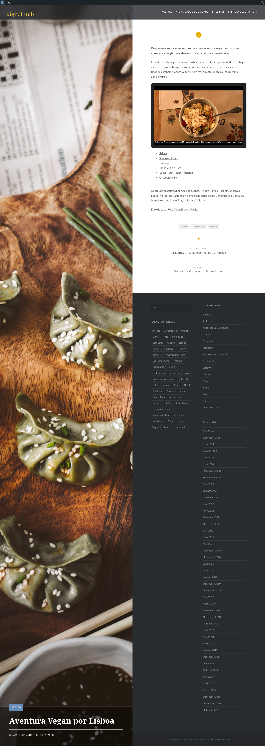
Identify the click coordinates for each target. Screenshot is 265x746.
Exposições (209, 361)
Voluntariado (179, 427)
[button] (191, 136)
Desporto (208, 347)
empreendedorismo (175, 354)
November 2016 (212, 703)
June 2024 (208, 457)
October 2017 (210, 670)
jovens (187, 373)
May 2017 (208, 676)
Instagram (174, 373)
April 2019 (209, 603)
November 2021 (212, 523)
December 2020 (212, 550)
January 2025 (210, 450)
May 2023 (208, 483)
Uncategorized (211, 407)
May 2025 (208, 444)
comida (182, 342)
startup (170, 409)
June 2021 (208, 537)
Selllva (163, 153)
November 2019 (212, 590)
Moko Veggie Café (170, 167)
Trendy (171, 421)
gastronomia (158, 373)
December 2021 (212, 517)
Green (184, 226)
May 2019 (208, 596)
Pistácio (164, 163)
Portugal (171, 391)
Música (207, 380)
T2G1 (22, 735)
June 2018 (208, 630)
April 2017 (209, 683)
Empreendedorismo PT (243, 11)
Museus (207, 374)
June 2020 (208, 563)
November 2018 (212, 616)
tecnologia (178, 415)
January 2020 (210, 577)
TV (204, 400)
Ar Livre (207, 321)
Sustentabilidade (160, 415)
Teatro (206, 394)
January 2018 (210, 650)
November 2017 (212, 663)
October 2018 (210, 623)
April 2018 (209, 643)
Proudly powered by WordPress (182, 739)
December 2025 (212, 437)
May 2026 (208, 430)
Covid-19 (157, 348)
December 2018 (212, 610)
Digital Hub (20, 14)
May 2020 (208, 570)
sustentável (198, 226)
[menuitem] (2, 2)
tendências (157, 421)
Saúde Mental (183, 403)
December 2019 (212, 583)
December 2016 (212, 696)
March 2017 (209, 690)
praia (182, 391)
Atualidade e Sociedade (192, 11)
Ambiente (186, 330)
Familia (171, 366)
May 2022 (208, 510)
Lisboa (155, 385)
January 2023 (210, 490)
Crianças (208, 341)
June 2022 (208, 503)
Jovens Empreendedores (164, 379)
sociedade (157, 409)
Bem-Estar (157, 342)
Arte (166, 336)
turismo (182, 421)
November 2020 (212, 557)
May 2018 (208, 636)
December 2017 (212, 656)
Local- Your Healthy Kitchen (176, 172)
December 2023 (212, 470)
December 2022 (212, 497)
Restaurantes (175, 397)
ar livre (156, 336)
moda (166, 385)
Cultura (182, 348)
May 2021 (208, 543)
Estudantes (158, 366)
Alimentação (170, 330)
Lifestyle (218, 11)
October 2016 (210, 709)
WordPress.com (222, 739)
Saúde (206, 387)
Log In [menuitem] (9, 2)
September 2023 (212, 477)
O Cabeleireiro (168, 177)
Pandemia (157, 391)
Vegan (213, 226)
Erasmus (177, 360)
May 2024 (208, 464)
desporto (157, 354)
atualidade (177, 336)
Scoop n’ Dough (168, 158)
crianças (170, 348)
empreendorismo (160, 360)
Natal (187, 385)
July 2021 (208, 530)
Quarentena (158, 397)
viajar (166, 427)
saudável (156, 403)
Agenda (167, 11)
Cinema (207, 334)
